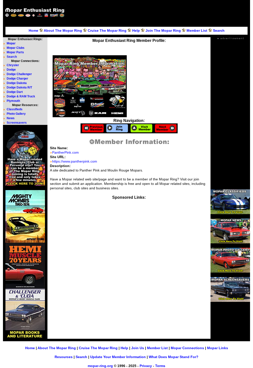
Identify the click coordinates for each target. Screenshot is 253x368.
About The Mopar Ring (63, 30)
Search (219, 30)
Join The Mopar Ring (163, 30)
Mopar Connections (187, 348)
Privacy (146, 366)
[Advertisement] (159, 12)
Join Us (137, 348)
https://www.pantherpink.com (74, 161)
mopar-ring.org (100, 366)
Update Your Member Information (118, 357)
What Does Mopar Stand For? (173, 357)
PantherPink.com (65, 152)
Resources (64, 357)
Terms (160, 366)
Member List (197, 30)
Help (136, 30)
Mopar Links (217, 348)
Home (33, 30)
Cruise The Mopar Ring (107, 30)
